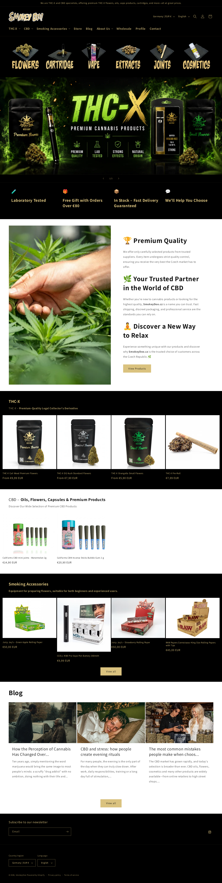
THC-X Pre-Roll (173, 473)
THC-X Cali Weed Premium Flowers (20, 473)
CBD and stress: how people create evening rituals (106, 751)
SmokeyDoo (21, 875)
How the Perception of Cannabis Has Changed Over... (41, 751)
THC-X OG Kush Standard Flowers (74, 473)
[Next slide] (118, 178)
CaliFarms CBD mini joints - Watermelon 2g (25, 557)
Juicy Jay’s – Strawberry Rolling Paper (130, 642)
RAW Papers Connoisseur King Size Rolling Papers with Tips (191, 644)
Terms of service (71, 875)
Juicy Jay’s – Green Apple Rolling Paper (22, 642)
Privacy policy (54, 875)
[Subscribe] (67, 832)
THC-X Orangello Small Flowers (127, 473)
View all (111, 671)
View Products (137, 368)
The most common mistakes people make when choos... (174, 751)
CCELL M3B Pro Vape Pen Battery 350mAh (78, 656)
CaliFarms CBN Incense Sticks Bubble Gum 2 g (80, 557)
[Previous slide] (103, 178)
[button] (14, 29)
